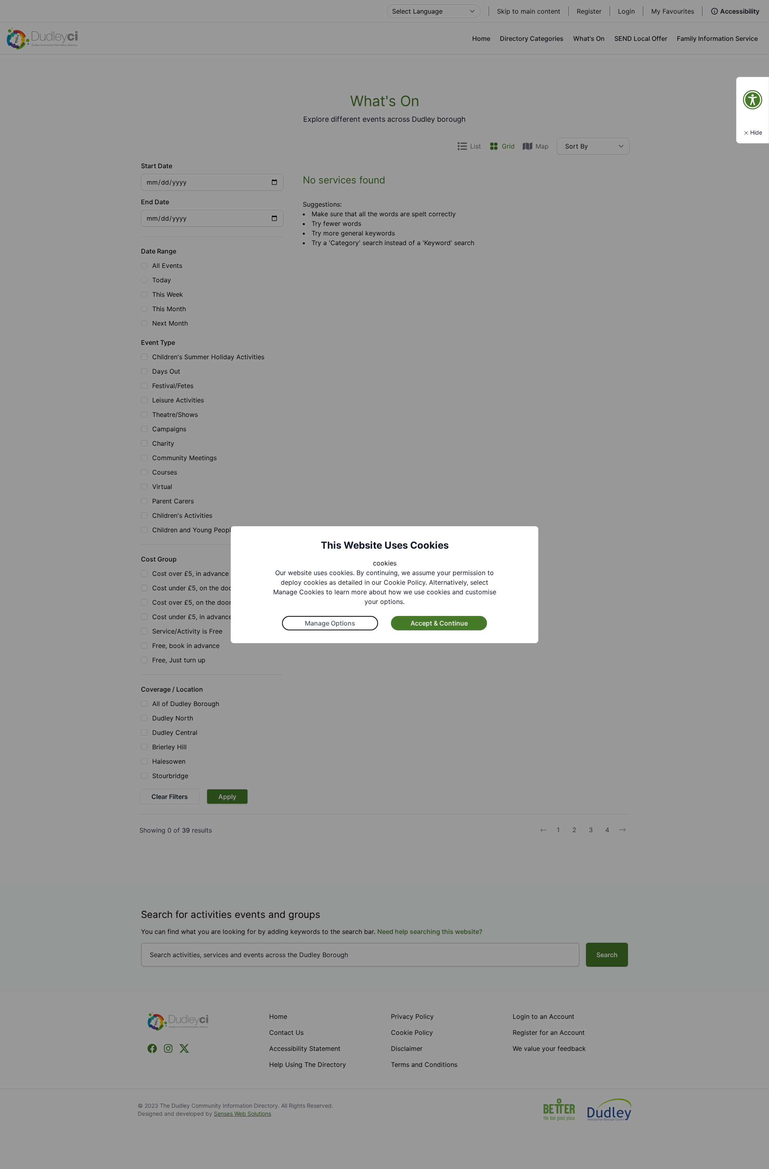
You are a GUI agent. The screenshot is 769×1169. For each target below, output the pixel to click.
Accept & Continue (439, 623)
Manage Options (330, 623)
